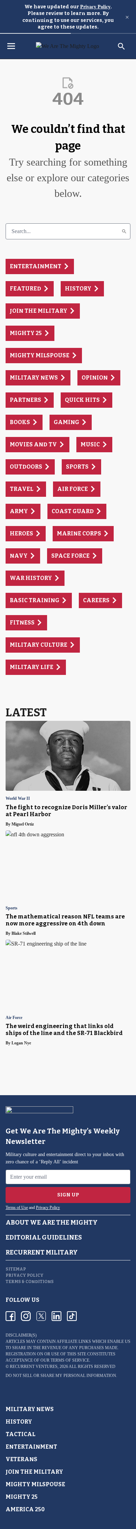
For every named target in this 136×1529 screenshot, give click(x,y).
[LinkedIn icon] (56, 1316)
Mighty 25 (22, 1497)
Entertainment (31, 1446)
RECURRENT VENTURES (34, 1366)
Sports (11, 908)
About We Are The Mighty (52, 1222)
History (19, 1421)
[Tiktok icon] (72, 1316)
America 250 (25, 1509)
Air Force (14, 1018)
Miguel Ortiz (23, 824)
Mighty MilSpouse (35, 1484)
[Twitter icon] (41, 1316)
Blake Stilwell (24, 933)
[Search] (124, 231)
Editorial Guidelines (44, 1237)
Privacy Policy (95, 6)
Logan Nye (21, 1043)
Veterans (21, 1459)
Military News (30, 1409)
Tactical (21, 1434)
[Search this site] (121, 46)
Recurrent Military (42, 1252)
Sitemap (16, 1269)
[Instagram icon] (26, 1316)
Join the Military (34, 1471)
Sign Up (68, 1195)
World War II (18, 798)
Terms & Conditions (30, 1281)
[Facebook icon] (10, 1316)
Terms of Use (17, 1207)
